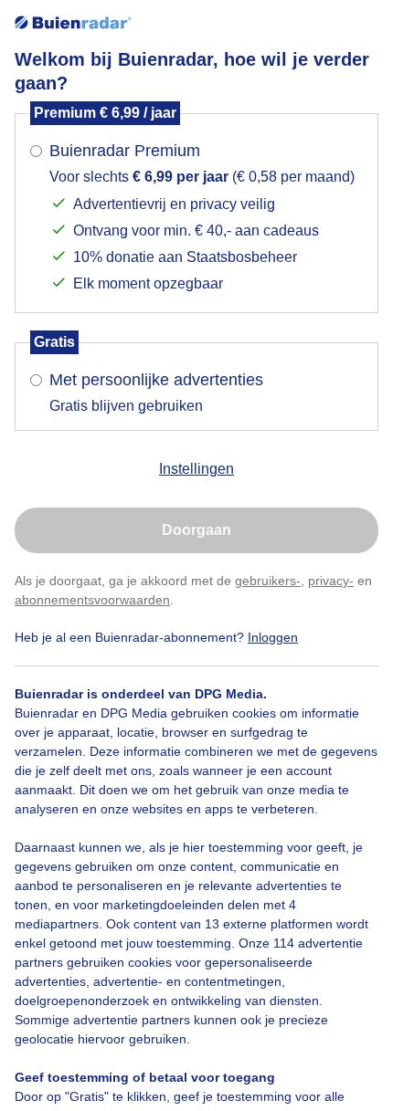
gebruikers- (268, 580)
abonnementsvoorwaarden (92, 599)
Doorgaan (196, 530)
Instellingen (196, 469)
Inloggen (273, 637)
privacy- (331, 580)
